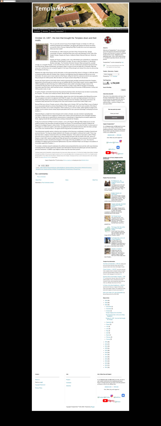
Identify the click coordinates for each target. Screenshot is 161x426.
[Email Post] (39, 165)
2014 (106, 361)
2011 (106, 367)
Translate (115, 76)
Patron (65, 160)
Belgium (59, 28)
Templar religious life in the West (114, 312)
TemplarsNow (54, 8)
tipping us (69, 160)
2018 (106, 352)
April (107, 332)
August (108, 324)
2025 (106, 302)
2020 (106, 348)
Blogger (92, 406)
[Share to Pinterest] (48, 165)
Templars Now (44, 28)
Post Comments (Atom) (47, 182)
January (108, 339)
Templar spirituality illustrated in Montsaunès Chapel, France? (118, 205)
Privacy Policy (38, 388)
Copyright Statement (40, 384)
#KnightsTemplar (40, 169)
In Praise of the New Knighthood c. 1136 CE (114, 285)
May (107, 330)
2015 (106, 359)
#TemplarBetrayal (61, 169)
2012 (106, 365)
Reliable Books (109, 28)
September (109, 322)
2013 (106, 363)
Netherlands (77, 28)
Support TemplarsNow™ (57, 31)
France (52, 28)
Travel (118, 28)
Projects (68, 379)
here (121, 274)
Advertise (45, 31)
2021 (106, 346)
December (109, 306)
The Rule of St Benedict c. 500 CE (111, 263)
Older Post (95, 180)
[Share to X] (45, 165)
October (108, 310)
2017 (106, 354)
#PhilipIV (54, 169)
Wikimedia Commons (47, 157)
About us (37, 379)
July (107, 326)
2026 (106, 300)
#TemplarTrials (76, 169)
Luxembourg (67, 28)
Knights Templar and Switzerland (116, 193)
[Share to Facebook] (46, 165)
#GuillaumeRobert (70, 167)
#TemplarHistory (69, 169)
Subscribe (114, 117)
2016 (106, 356)
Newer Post (38, 180)
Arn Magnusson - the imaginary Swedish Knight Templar (117, 182)
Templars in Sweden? (116, 248)
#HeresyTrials (78, 167)
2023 (106, 342)
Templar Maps (87, 28)
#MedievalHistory (48, 169)
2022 (106, 344)
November (109, 308)
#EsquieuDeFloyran (52, 167)
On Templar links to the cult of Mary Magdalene (118, 238)
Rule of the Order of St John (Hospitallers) (113, 292)
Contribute (37, 31)
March (108, 335)
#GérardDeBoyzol (61, 167)
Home (35, 28)
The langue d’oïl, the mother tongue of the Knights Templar (118, 228)
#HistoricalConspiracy (86, 167)
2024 (106, 304)
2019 (106, 350)
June (107, 328)
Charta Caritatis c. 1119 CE (109, 269)
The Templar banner (116, 216)
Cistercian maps (98, 28)
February (108, 337)
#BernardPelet (43, 167)
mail (122, 62)
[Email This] (42, 165)
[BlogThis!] (43, 165)
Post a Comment (41, 176)
